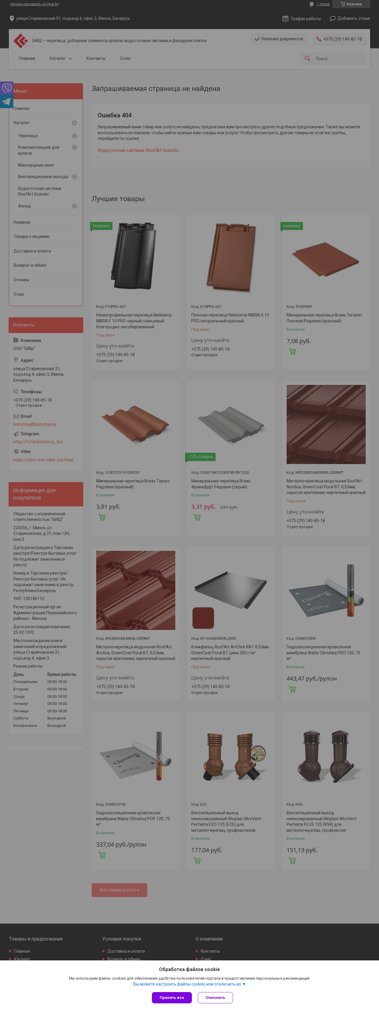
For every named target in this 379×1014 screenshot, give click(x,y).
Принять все (172, 997)
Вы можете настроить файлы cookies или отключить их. (187, 984)
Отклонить (215, 997)
